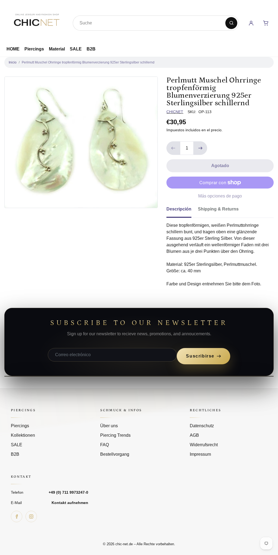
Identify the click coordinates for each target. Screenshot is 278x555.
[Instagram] (31, 516)
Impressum (200, 454)
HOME (13, 49)
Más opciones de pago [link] (220, 196)
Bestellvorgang (114, 454)
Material (57, 49)
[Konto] (251, 23)
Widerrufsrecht (204, 444)
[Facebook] (16, 516)
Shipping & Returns (218, 209)
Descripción (178, 209)
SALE (76, 49)
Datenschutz (202, 425)
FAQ (104, 444)
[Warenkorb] (265, 23)
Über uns (109, 425)
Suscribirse (200, 356)
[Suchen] (231, 23)
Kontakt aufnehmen (70, 502)
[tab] (182, 211)
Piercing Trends (115, 435)
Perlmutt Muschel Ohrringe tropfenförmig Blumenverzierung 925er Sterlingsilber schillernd (88, 62)
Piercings (34, 49)
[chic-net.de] (36, 22)
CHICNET (174, 112)
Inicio (13, 62)
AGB (194, 435)
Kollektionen (23, 435)
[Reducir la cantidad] (173, 148)
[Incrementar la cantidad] (200, 148)
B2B (91, 49)
